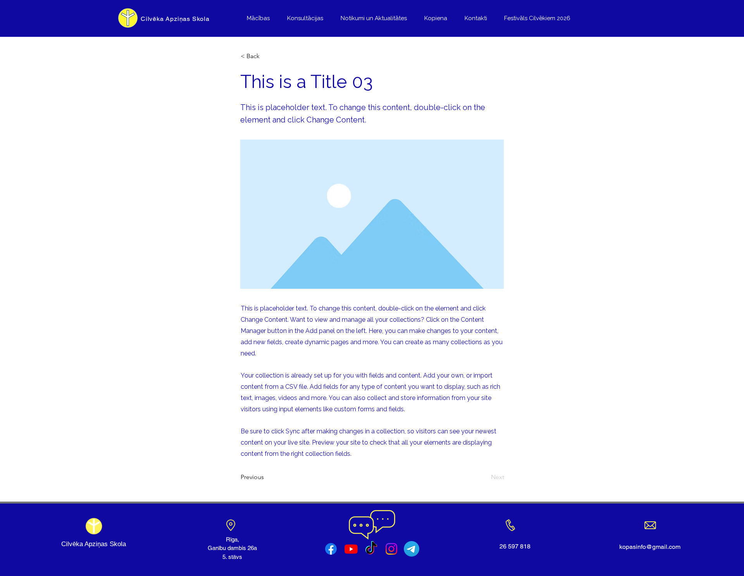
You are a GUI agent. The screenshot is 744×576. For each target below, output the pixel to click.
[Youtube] (351, 549)
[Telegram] (411, 549)
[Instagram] (391, 549)
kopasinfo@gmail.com (649, 546)
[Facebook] (331, 549)
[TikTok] (371, 549)
